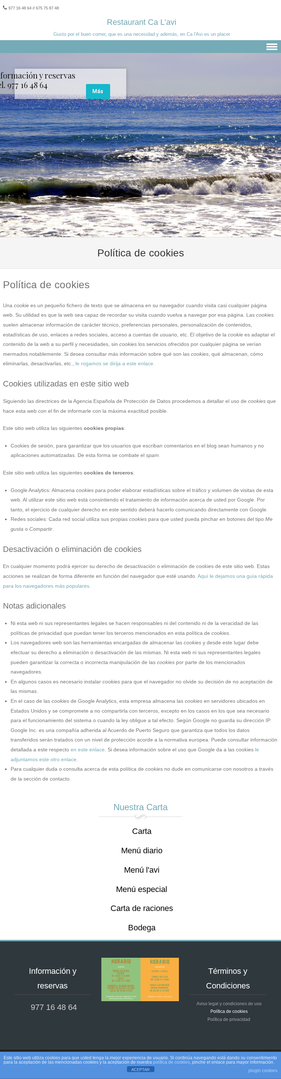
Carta (141, 831)
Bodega (142, 927)
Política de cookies (229, 1011)
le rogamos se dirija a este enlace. (115, 363)
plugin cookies (262, 1070)
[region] (140, 145)
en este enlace (88, 749)
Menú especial (141, 889)
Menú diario (141, 850)
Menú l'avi (142, 869)
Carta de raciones (141, 908)
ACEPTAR (140, 1069)
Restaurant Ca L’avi (141, 22)
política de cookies (171, 1062)
